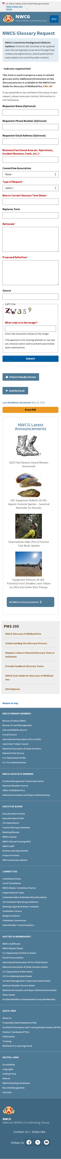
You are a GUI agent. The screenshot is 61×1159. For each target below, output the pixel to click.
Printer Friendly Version (22, 376)
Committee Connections (14, 920)
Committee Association (17, 168)
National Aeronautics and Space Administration (26, 795)
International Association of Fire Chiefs (22, 739)
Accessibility (9, 1064)
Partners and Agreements (15, 850)
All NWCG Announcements (24, 602)
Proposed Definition (15, 257)
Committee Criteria (12, 911)
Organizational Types (13, 892)
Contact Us (20, 1132)
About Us (7, 1018)
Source (7, 290)
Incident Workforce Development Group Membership (29, 999)
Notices (6, 1078)
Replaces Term (11, 209)
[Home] (8, 19)
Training (7, 1041)
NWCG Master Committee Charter (19, 887)
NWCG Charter (10, 836)
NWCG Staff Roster (12, 943)
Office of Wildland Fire (14, 790)
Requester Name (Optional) (19, 106)
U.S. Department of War (14, 757)
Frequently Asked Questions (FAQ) (19, 1022)
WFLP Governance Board (15, 860)
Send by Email (17, 390)
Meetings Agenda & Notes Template (21, 906)
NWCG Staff (8, 846)
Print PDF (30, 409)
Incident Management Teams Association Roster (27, 980)
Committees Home (12, 878)
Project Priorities (11, 855)
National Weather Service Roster (19, 985)
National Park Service (13, 753)
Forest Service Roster (13, 957)
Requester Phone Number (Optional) (25, 121)
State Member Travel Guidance (18, 925)
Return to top (10, 703)
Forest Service (10, 734)
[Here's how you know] (30, 6)
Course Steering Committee (16, 827)
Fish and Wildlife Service (15, 730)
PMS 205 (47, 86)
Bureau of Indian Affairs (14, 720)
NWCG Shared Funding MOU (17, 841)
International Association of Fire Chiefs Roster (25, 962)
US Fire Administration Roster (17, 976)
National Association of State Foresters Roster (25, 967)
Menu (54, 19)
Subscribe (38, 1132)
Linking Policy (9, 1073)
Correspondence (11, 822)
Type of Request (12, 181)
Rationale (8, 224)
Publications (9, 1036)
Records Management (14, 1087)
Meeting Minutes (11, 832)
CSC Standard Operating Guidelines (20, 901)
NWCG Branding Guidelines (16, 1083)
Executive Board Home (14, 813)
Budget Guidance (11, 915)
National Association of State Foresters (22, 748)
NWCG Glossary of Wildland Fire (23, 633)
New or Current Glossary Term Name (24, 195)
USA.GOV (7, 1092)
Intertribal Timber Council (15, 744)
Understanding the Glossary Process (26, 643)
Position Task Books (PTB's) (16, 1032)
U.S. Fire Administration (14, 762)
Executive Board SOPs (13, 818)
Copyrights (8, 1069)
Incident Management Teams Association (23, 781)
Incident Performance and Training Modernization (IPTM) (31, 1027)
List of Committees (12, 883)
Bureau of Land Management (17, 725)
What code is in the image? (21, 322)
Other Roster (9, 994)
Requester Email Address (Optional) (24, 135)
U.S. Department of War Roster (18, 971)
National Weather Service (15, 785)
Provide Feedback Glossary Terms (24, 666)
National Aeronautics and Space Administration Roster (30, 990)
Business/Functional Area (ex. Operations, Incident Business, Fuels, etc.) (28, 151)
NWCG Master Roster (13, 948)
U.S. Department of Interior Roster (19, 953)
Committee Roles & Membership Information (25, 897)
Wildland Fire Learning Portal (17, 1045)
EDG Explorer (12, 689)
